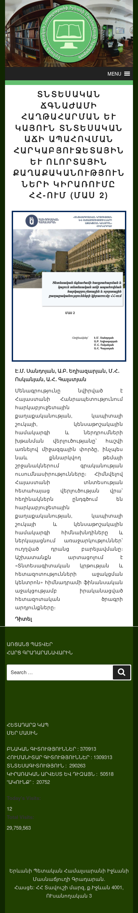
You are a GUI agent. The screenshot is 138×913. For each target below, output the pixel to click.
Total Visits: (20, 817)
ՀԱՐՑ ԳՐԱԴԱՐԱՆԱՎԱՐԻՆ (40, 652)
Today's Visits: (24, 798)
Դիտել (23, 618)
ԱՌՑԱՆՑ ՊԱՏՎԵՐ (30, 643)
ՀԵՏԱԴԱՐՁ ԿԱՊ (28, 724)
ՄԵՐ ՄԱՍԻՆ (22, 732)
